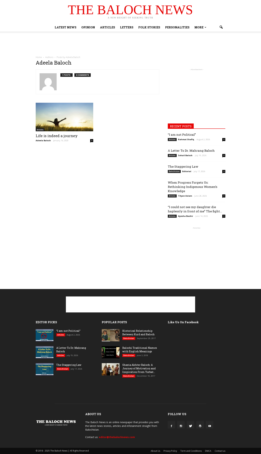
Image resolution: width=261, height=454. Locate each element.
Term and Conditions (191, 450)
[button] (221, 27)
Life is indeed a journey (57, 135)
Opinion (88, 27)
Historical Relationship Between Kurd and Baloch (138, 332)
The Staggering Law (183, 166)
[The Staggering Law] (44, 369)
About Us (155, 450)
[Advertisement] (130, 44)
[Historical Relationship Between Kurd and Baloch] (110, 335)
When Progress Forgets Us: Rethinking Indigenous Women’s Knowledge (192, 186)
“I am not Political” (182, 135)
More (198, 27)
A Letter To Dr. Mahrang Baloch (191, 150)
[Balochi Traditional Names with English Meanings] (110, 352)
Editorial (186, 171)
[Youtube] (209, 424)
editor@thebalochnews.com (117, 437)
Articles (107, 27)
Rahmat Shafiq (186, 139)
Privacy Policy (170, 450)
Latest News (65, 27)
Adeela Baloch (43, 140)
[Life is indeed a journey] (64, 117)
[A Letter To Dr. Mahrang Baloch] (44, 352)
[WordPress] (200, 424)
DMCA (208, 450)
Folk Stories (149, 27)
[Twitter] (190, 424)
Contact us (220, 450)
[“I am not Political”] (44, 335)
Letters (126, 27)
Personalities (177, 27)
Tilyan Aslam (185, 195)
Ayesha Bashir (185, 216)
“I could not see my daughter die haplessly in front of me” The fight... (195, 209)
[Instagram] (180, 424)
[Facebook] (171, 424)
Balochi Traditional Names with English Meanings (139, 349)
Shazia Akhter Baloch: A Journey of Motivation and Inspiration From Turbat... (139, 368)
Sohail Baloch (185, 155)
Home (39, 57)
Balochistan (174, 171)
